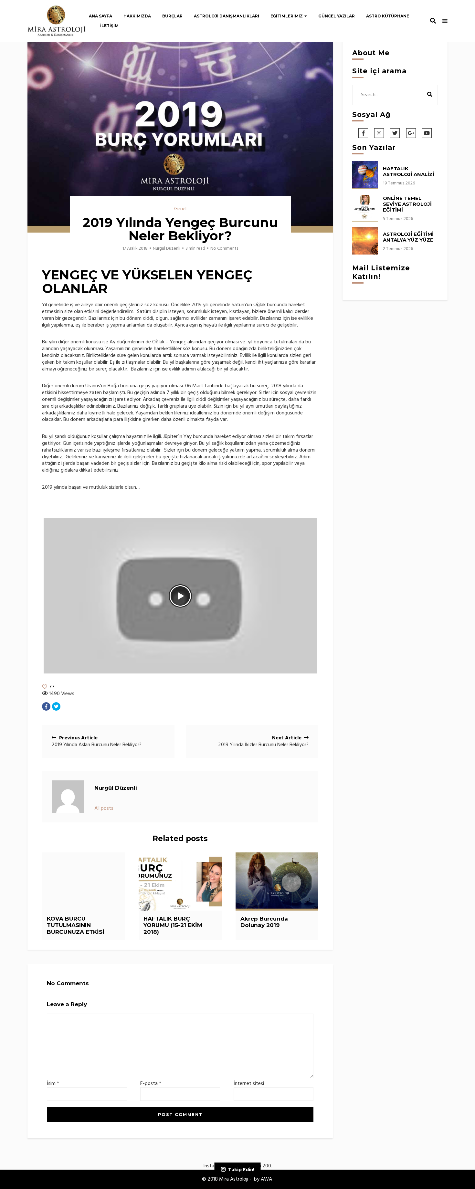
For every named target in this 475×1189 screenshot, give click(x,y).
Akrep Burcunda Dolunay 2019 (264, 921)
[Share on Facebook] (46, 706)
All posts (103, 808)
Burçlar (172, 16)
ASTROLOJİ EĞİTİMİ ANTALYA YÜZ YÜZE (408, 237)
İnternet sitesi (249, 1083)
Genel (180, 209)
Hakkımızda (137, 16)
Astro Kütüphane (387, 16)
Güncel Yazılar (336, 16)
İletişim (109, 25)
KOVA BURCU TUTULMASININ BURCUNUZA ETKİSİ (75, 925)
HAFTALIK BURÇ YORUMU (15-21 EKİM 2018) (172, 925)
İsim (53, 1083)
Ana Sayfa (100, 16)
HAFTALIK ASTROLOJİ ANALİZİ (408, 171)
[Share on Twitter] (56, 706)
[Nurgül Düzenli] (68, 796)
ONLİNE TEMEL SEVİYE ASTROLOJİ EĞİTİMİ (407, 204)
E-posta (150, 1083)
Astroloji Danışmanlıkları (226, 16)
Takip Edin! (241, 1170)
